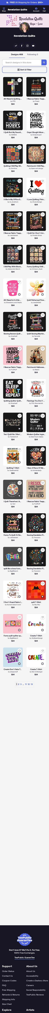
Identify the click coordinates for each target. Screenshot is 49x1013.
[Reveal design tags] (19, 93)
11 (26, 684)
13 (32, 684)
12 (29, 684)
